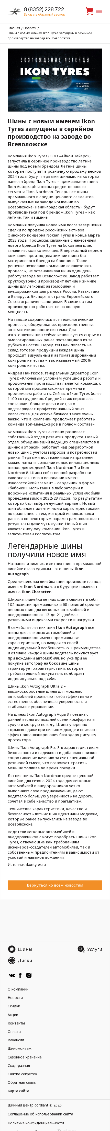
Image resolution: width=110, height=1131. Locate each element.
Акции (13, 1014)
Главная (14, 28)
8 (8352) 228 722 (44, 9)
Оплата (14, 1031)
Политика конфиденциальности (36, 1123)
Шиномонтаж (19, 1048)
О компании (18, 989)
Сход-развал (19, 1065)
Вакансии (16, 1040)
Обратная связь (22, 1082)
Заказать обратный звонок (44, 14)
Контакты (16, 1023)
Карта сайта (18, 1090)
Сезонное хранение (25, 1057)
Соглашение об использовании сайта (40, 1114)
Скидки (14, 1006)
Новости (30, 28)
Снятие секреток (22, 1073)
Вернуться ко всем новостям (55, 885)
